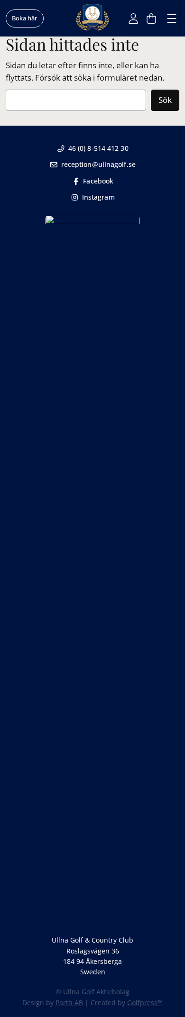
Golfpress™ (145, 1002)
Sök (165, 99)
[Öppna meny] (171, 18)
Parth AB (69, 1002)
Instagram (98, 197)
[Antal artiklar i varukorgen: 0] (151, 18)
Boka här (24, 18)
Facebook (98, 180)
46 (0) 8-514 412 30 (98, 148)
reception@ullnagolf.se (98, 164)
